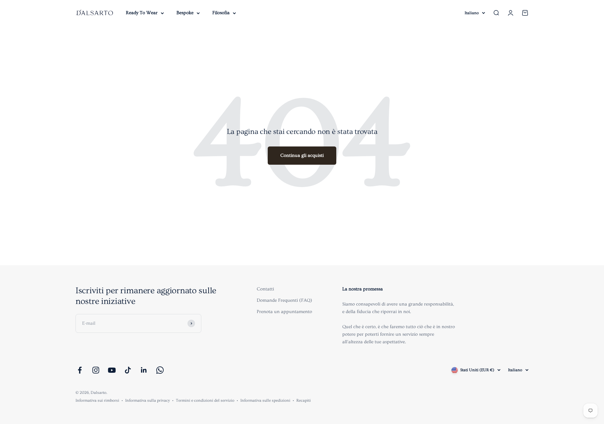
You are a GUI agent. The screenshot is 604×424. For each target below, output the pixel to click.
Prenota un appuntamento (284, 311)
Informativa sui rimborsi (97, 400)
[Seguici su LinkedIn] (144, 370)
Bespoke (184, 12)
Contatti (265, 289)
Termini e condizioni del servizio (205, 400)
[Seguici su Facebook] (80, 370)
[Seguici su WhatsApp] (160, 370)
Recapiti (303, 400)
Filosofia (221, 12)
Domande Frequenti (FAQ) (284, 300)
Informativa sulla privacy (147, 400)
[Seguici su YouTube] (112, 370)
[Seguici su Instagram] (96, 370)
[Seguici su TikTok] (128, 370)
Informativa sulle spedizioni (265, 400)
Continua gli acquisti (302, 155)
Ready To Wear (142, 12)
